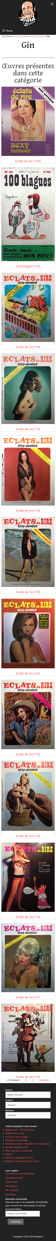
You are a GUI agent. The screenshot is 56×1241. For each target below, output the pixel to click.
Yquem (8, 1154)
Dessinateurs (38, 36)
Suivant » (44, 1080)
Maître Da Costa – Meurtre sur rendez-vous (27, 1144)
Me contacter (12, 1190)
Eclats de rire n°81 (28, 673)
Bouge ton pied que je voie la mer (22, 1161)
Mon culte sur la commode (18, 1150)
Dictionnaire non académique (20, 1173)
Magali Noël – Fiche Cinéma (19, 1130)
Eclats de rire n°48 (28, 917)
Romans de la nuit (14, 1133)
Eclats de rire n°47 (28, 997)
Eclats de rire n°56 (28, 347)
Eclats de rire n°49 (28, 836)
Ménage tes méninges (16, 1140)
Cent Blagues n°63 (28, 266)
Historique (10, 1194)
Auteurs (26, 36)
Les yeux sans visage (16, 1137)
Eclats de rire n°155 (28, 161)
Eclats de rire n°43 (28, 1077)
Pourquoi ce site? (14, 1178)
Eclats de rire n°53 (28, 510)
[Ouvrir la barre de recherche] (52, 4)
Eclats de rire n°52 (28, 592)
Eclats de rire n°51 (28, 754)
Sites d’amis (11, 1182)
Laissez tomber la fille (16, 1147)
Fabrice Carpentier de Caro (19, 1157)
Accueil (18, 36)
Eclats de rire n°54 (28, 429)
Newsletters (11, 1186)
